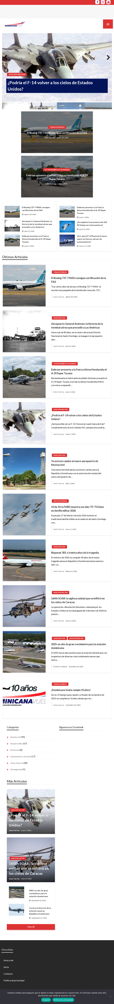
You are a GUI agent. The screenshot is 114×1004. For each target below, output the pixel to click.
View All (30, 927)
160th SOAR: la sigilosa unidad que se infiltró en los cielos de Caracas (78, 600)
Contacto (8, 973)
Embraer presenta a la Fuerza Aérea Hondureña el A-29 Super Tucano (57, 177)
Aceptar (46, 1000)
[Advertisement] (50, 11)
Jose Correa (11, 96)
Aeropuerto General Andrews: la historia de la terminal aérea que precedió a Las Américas (77, 325)
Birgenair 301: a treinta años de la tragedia (75, 552)
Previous (7, 57)
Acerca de (8, 960)
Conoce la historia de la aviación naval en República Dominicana (40, 911)
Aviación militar (17, 74)
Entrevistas (14, 750)
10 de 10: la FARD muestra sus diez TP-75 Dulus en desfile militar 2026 (77, 508)
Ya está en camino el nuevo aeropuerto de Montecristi (74, 463)
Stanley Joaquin (60, 666)
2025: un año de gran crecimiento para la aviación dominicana (78, 646)
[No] (110, 996)
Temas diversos (57, 127)
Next (106, 57)
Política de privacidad (14, 980)
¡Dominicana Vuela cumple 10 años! (71, 689)
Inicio (6, 967)
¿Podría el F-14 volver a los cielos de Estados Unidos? (50, 86)
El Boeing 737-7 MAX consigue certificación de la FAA (57, 132)
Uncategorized (60, 501)
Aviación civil (59, 318)
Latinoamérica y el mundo (57, 170)
